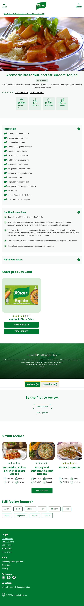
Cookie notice (7, 545)
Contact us (6, 565)
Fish (42, 509)
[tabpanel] (42, 407)
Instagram (3, 577)
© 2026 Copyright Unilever (16, 595)
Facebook (14, 577)
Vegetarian (21, 516)
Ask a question (42, 413)
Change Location (23, 587)
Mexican (54, 509)
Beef (18, 509)
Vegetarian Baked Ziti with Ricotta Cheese (14, 471)
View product (21, 331)
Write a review (42, 406)
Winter (34, 516)
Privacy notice (7, 539)
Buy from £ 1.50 (21, 325)
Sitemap (5, 569)
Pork (67, 509)
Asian (6, 509)
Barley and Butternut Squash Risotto (42, 471)
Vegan (7, 516)
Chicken (30, 509)
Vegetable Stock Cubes (21, 319)
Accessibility (6, 548)
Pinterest (8, 577)
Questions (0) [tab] (50, 384)
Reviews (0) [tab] (32, 384)
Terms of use (7, 552)
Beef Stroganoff (69, 468)
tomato (47, 516)
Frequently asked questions (12, 562)
